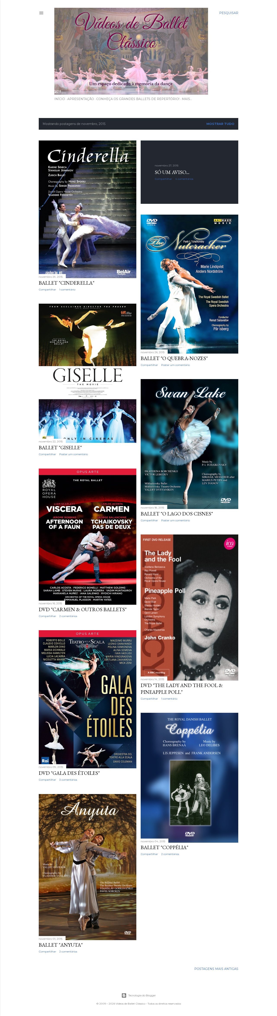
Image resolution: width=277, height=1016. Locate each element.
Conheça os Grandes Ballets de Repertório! (137, 99)
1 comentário (67, 289)
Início (59, 99)
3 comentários (68, 779)
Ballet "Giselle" (60, 447)
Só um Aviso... (172, 172)
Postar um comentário (175, 365)
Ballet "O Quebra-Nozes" (174, 358)
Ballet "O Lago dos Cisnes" (177, 513)
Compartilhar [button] (47, 289)
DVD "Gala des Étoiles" (69, 773)
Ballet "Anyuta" (61, 944)
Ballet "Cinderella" (66, 282)
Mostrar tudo (220, 124)
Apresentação (80, 99)
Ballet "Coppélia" (164, 847)
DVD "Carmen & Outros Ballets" (83, 609)
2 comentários (68, 616)
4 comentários (184, 178)
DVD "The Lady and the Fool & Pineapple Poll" (182, 688)
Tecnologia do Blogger (142, 995)
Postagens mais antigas (216, 969)
